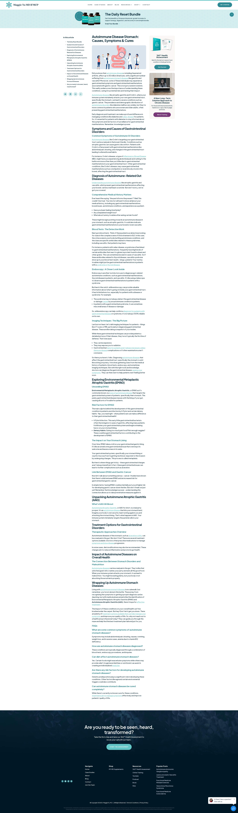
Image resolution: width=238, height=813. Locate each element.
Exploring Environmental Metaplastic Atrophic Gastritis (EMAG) (76, 57)
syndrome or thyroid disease (108, 265)
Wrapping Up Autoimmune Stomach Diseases (74, 80)
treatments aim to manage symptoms (107, 696)
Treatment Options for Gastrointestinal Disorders (74, 69)
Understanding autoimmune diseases (106, 183)
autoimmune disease (115, 73)
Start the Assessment (119, 747)
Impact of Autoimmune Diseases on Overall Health (76, 75)
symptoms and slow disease (103, 543)
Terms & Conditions (133, 803)
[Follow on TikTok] (68, 768)
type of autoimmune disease (121, 393)
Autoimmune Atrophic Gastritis (104, 508)
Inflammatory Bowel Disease (134, 156)
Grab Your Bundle (111, 24)
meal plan (116, 665)
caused (105, 301)
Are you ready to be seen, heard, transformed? (76, 85)
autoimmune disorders (101, 105)
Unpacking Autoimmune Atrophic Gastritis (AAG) (74, 64)
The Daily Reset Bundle (73, 42)
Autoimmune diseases (100, 95)
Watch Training (162, 114)
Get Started (224, 4)
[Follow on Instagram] (71, 768)
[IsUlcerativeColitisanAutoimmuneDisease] (232, 16)
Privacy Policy (144, 803)
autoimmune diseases (131, 357)
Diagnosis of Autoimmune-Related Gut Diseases (75, 51)
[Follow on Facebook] (62, 768)
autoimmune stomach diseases (116, 78)
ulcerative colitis (135, 535)
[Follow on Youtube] (65, 768)
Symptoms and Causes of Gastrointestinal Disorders (74, 46)
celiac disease (128, 117)
